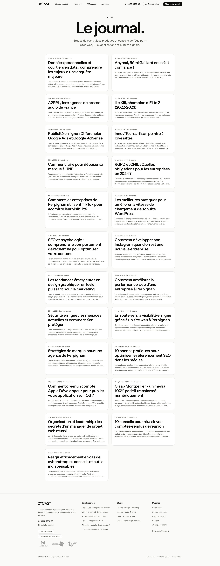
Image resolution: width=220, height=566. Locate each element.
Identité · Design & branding (128, 508)
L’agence (105, 4)
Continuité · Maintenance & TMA (95, 529)
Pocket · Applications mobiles (94, 516)
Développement (61, 4)
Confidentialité (177, 557)
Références (91, 4)
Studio (77, 4)
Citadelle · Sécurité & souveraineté (96, 525)
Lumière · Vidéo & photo (126, 512)
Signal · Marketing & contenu (128, 521)
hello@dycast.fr (46, 525)
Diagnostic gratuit (172, 4)
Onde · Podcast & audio (126, 516)
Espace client (153, 4)
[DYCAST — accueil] (43, 4)
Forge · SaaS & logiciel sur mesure (96, 508)
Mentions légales (163, 557)
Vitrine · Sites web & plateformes (95, 512)
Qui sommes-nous (159, 512)
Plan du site (150, 557)
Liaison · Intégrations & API (92, 521)
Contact (155, 521)
